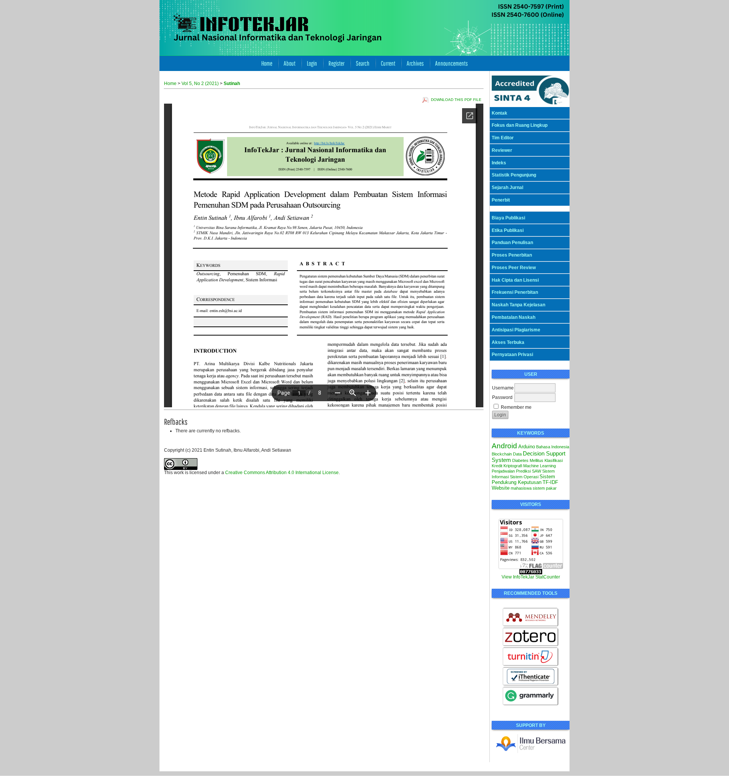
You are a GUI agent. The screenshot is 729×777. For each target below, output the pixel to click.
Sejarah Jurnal (507, 187)
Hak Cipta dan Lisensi (515, 280)
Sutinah (232, 83)
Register (336, 63)
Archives (415, 63)
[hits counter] (530, 572)
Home (266, 63)
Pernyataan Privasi (512, 354)
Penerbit (501, 200)
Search (362, 63)
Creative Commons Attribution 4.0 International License (282, 472)
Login (312, 63)
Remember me (516, 407)
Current (388, 63)
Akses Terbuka (508, 342)
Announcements (451, 63)
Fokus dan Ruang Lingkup (520, 125)
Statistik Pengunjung (514, 175)
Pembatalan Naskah (513, 317)
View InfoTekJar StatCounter (531, 577)
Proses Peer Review (514, 267)
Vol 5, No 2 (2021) (200, 83)
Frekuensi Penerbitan (515, 292)
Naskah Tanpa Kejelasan (518, 304)
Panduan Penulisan (512, 242)
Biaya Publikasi (508, 218)
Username (503, 388)
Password (502, 397)
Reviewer (502, 150)
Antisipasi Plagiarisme (516, 330)
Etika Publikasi (508, 230)
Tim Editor (503, 137)
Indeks (499, 162)
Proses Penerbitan (512, 255)
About (289, 63)
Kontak (499, 113)
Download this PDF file (456, 100)
